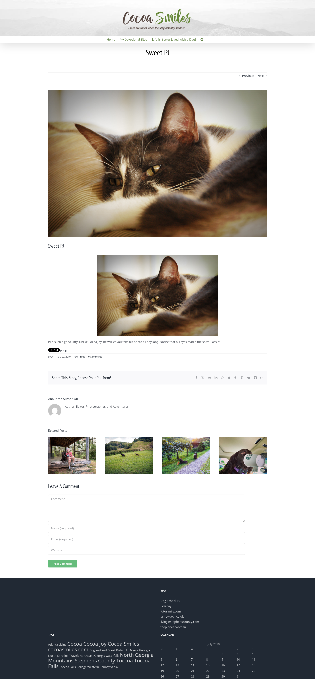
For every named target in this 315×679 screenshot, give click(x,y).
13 (177, 665)
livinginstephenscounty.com (179, 622)
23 (223, 671)
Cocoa (74, 643)
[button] (202, 39)
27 (177, 676)
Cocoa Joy (94, 643)
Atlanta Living (57, 645)
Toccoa (124, 660)
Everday (165, 606)
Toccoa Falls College (73, 667)
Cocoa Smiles (123, 643)
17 (238, 665)
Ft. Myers (132, 650)
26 (162, 676)
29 (207, 676)
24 (238, 671)
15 (207, 665)
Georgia (144, 650)
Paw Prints (79, 356)
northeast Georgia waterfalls (99, 656)
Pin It (63, 351)
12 (162, 665)
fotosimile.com (170, 611)
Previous (248, 76)
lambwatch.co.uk (172, 616)
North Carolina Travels (63, 656)
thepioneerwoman (173, 627)
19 (162, 671)
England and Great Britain (107, 650)
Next (261, 76)
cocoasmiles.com (69, 649)
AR (52, 356)
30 (223, 676)
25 (253, 671)
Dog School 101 (171, 601)
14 (192, 665)
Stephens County (95, 660)
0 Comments (95, 356)
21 (192, 671)
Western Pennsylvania (102, 667)
